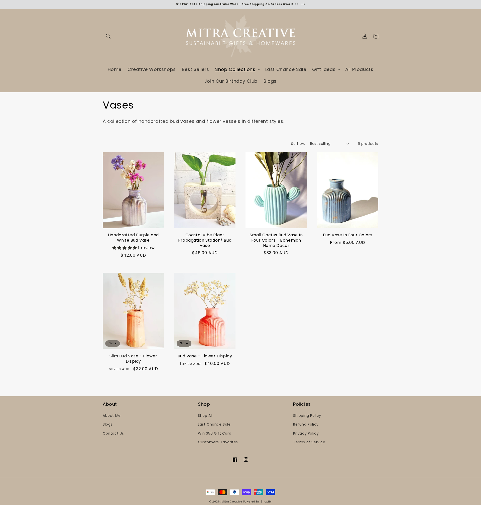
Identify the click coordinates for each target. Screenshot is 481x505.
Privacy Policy (306, 433)
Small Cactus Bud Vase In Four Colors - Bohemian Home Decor (276, 240)
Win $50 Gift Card (214, 433)
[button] (108, 36)
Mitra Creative (231, 501)
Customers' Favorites (218, 442)
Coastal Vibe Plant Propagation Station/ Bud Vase (204, 240)
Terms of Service (309, 442)
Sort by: (298, 143)
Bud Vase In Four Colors (348, 235)
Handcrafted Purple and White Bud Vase (133, 238)
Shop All (205, 415)
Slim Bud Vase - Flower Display (133, 359)
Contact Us (113, 433)
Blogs (107, 424)
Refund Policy (306, 424)
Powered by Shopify (257, 501)
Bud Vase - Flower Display (205, 356)
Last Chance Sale (214, 424)
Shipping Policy (307, 415)
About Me (112, 415)
